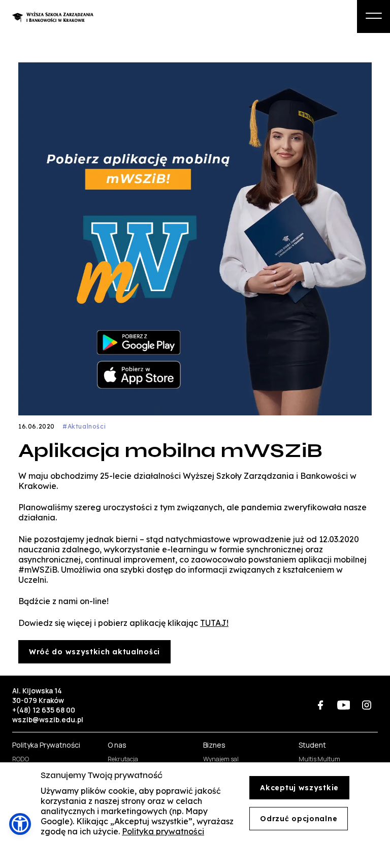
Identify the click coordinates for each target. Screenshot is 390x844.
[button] (20, 824)
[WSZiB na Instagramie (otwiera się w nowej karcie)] (366, 704)
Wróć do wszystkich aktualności (94, 651)
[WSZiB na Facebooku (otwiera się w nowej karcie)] (320, 704)
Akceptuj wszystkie (299, 787)
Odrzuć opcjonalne (298, 818)
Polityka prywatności (163, 831)
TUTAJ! (214, 623)
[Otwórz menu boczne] (373, 16)
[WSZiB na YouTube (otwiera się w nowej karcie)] (343, 704)
